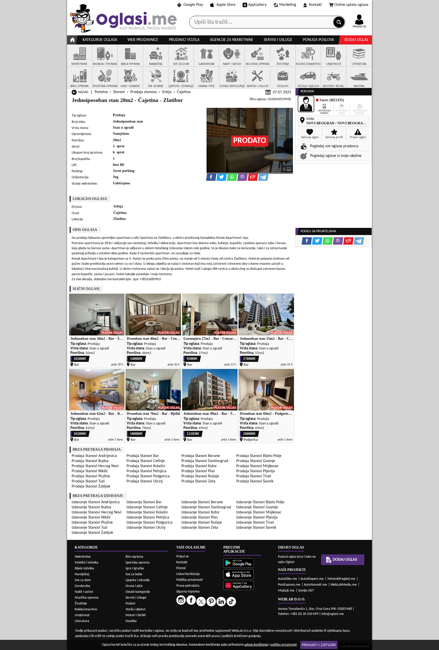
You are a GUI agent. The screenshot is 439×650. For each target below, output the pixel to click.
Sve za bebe (134, 574)
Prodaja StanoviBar (143, 456)
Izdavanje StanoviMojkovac (258, 512)
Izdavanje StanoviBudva (91, 507)
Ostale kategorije (138, 592)
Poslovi (130, 603)
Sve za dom (83, 580)
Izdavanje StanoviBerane (202, 502)
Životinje (81, 603)
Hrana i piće (134, 586)
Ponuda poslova (318, 40)
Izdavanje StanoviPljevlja (257, 517)
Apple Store (226, 5)
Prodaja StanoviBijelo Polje (258, 456)
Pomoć (181, 568)
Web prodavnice (143, 40)
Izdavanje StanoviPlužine (92, 523)
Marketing (287, 5)
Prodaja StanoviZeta (198, 481)
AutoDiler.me (287, 579)
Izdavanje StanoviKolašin (147, 512)
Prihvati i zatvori (319, 645)
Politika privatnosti (189, 580)
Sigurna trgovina (188, 592)
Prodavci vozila (184, 40)
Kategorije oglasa (100, 40)
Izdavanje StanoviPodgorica (150, 523)
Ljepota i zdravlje (138, 580)
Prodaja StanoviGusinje (255, 461)
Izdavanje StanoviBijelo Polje (260, 502)
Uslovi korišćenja (188, 574)
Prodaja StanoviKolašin (146, 466)
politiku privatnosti (283, 645)
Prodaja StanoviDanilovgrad (204, 461)
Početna (101, 92)
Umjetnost (82, 615)
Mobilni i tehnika (86, 563)
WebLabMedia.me (344, 585)
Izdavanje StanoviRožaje (201, 523)
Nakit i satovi (84, 592)
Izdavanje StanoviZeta (199, 528)
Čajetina (184, 92)
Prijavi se (182, 556)
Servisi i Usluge (136, 598)
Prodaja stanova (143, 92)
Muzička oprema (87, 598)
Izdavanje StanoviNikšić (91, 517)
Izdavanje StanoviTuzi (89, 528)
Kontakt (315, 5)
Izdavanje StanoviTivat (255, 523)
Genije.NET (306, 591)
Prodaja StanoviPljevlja (255, 471)
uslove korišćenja (256, 645)
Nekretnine (83, 557)
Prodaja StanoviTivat (253, 476)
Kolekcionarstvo (86, 609)
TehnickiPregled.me (341, 579)
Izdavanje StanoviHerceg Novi (96, 512)
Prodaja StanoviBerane (200, 456)
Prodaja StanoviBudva (90, 461)
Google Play (193, 5)
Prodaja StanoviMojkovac (257, 466)
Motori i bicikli (136, 615)
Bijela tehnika (84, 568)
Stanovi (119, 92)
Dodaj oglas (356, 40)
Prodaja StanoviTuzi (88, 481)
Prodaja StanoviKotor (199, 466)
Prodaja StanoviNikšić (90, 471)
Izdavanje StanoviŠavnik (256, 528)
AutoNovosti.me (315, 585)
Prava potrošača (187, 586)
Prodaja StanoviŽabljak (91, 486)
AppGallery (257, 5)
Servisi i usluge (278, 40)
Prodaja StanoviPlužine (91, 476)
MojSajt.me (286, 591)
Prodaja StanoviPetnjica (146, 471)
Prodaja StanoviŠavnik (254, 481)
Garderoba (82, 586)
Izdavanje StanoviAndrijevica (96, 502)
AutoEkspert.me (312, 579)
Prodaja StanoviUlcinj (145, 481)
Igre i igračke (135, 568)
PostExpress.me (289, 585)
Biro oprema (134, 557)
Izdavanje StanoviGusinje (257, 507)
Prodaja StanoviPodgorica (148, 476)
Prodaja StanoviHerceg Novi (95, 466)
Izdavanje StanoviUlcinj (146, 528)
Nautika (131, 621)
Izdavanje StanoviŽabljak (92, 533)
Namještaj (82, 574)
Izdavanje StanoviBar (144, 502)
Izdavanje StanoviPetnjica (148, 517)
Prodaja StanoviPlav (198, 471)
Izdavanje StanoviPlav (199, 517)
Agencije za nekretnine (231, 40)
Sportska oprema (138, 563)
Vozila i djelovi (135, 609)
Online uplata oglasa (351, 5)
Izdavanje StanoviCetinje (147, 507)
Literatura (82, 621)
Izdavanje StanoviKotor (200, 512)
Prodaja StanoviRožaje (200, 476)
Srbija (166, 92)
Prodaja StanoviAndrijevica (94, 456)
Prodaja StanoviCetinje (146, 461)
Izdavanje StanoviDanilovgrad (206, 507)
